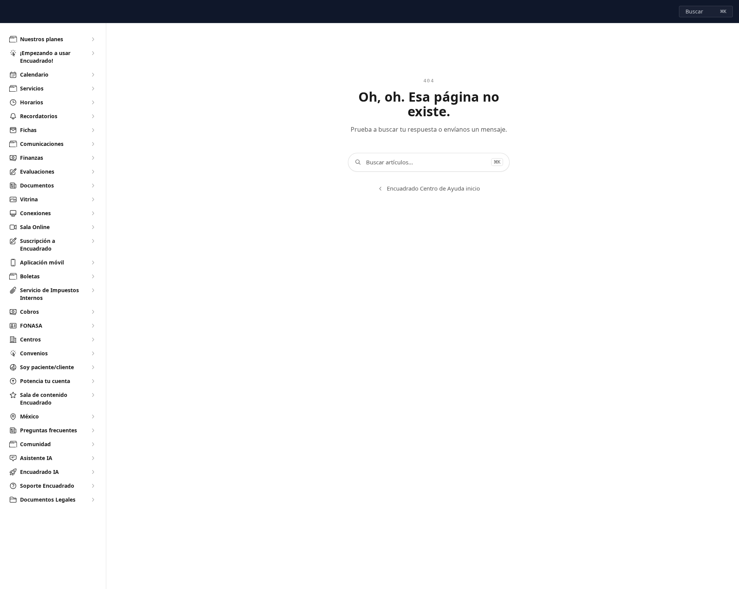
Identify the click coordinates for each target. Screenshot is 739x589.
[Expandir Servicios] (92, 88)
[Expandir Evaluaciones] (92, 171)
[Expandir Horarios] (92, 102)
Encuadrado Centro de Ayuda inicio (433, 188)
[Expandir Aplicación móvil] (92, 262)
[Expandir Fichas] (92, 130)
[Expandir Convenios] (92, 353)
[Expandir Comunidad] (92, 444)
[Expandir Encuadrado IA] (92, 472)
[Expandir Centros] (92, 339)
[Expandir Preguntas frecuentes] (92, 430)
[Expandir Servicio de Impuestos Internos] (92, 290)
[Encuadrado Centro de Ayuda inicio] (7, 11)
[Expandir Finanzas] (92, 157)
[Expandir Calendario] (92, 74)
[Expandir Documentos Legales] (92, 499)
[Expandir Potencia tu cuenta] (92, 381)
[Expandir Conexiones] (92, 213)
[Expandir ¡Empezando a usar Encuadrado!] (92, 53)
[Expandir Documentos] (92, 185)
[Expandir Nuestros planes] (92, 39)
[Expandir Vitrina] (92, 199)
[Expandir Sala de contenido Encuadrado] (92, 395)
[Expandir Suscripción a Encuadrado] (92, 241)
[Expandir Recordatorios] (92, 116)
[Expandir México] (92, 416)
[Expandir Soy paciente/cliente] (92, 367)
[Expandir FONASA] (92, 325)
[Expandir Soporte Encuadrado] (92, 485)
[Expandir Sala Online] (92, 227)
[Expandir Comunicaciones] (92, 144)
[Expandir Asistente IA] (92, 458)
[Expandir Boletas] (92, 276)
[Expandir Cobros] (92, 311)
